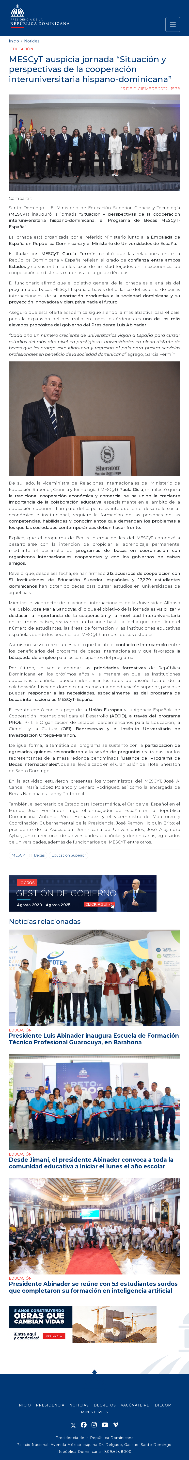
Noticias (31, 41)
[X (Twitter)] (73, 1424)
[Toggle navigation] (172, 24)
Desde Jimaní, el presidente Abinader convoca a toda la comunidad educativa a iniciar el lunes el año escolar (91, 1163)
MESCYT (19, 855)
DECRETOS (105, 1405)
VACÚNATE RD (135, 1405)
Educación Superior (68, 855)
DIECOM (163, 1405)
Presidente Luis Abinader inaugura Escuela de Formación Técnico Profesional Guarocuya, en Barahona (94, 1039)
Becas (39, 855)
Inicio (14, 41)
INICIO (24, 1405)
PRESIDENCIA (50, 1405)
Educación (21, 49)
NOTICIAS (79, 1405)
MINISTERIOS (94, 1412)
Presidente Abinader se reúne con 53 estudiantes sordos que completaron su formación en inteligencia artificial (93, 1287)
